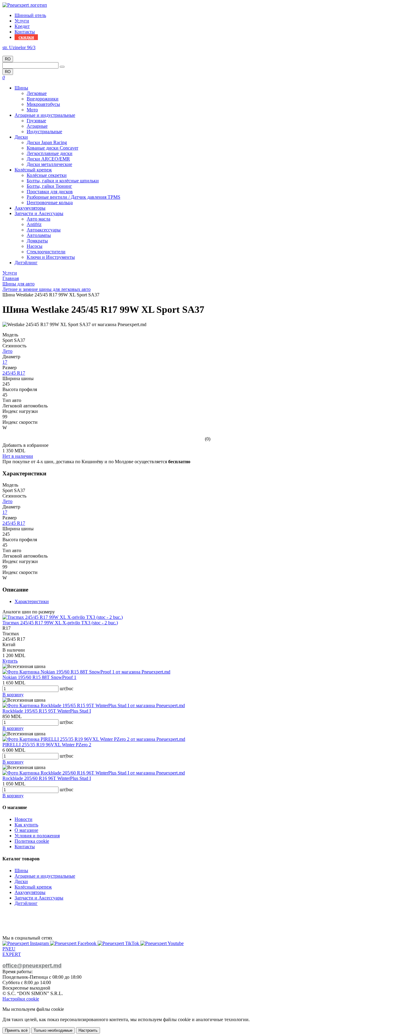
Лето (7, 351)
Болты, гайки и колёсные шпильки (63, 180)
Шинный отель (30, 15)
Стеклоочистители (46, 251)
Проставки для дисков (50, 191)
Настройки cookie (20, 998)
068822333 (13, 53)
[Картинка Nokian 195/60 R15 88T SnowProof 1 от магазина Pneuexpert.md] (86, 671)
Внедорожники (42, 98)
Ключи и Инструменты (51, 257)
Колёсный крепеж (33, 169)
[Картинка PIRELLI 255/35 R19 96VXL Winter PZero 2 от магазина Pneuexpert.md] (93, 739)
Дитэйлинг (26, 262)
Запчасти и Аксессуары (39, 213)
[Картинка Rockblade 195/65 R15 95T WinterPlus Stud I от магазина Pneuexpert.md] (93, 705)
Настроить (88, 1030)
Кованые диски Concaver (52, 147)
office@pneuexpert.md (32, 966)
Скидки (26, 37)
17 (4, 362)
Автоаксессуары (44, 229)
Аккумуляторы (30, 208)
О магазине (26, 830)
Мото (32, 109)
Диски (21, 137)
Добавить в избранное (25, 445)
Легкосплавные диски (49, 153)
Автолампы (39, 235)
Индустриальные (44, 131)
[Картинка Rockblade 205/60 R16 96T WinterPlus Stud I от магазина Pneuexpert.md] (93, 772)
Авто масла (38, 218)
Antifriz (34, 224)
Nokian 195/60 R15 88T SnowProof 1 (39, 677)
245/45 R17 (13, 373)
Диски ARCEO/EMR (48, 158)
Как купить (26, 824)
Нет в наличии (17, 456)
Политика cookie (32, 841)
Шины (21, 87)
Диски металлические (49, 164)
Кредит (22, 26)
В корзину (13, 694)
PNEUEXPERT (11, 951)
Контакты (25, 31)
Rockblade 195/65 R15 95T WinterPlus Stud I (46, 711)
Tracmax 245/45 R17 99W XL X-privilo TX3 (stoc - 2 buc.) (60, 622)
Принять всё (16, 1030)
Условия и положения (37, 835)
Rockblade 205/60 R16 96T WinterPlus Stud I (46, 778)
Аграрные (37, 126)
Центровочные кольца (50, 202)
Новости (23, 819)
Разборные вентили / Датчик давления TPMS (73, 197)
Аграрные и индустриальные (45, 115)
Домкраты (37, 240)
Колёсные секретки (47, 175)
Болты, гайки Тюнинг (49, 186)
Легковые (37, 93)
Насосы (34, 246)
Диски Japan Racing (47, 142)
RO (8, 59)
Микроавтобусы (43, 104)
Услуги (22, 20)
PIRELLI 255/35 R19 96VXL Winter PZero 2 (46, 744)
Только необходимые (53, 1030)
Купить (10, 660)
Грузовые (36, 120)
